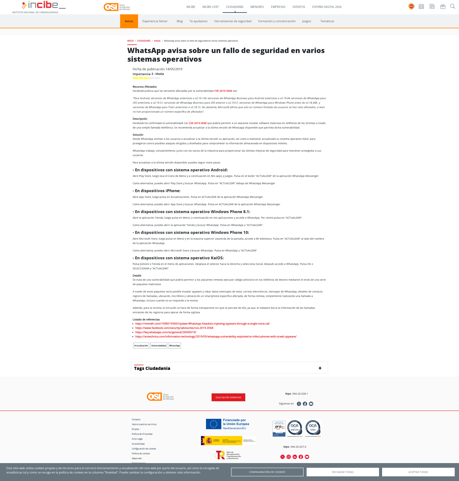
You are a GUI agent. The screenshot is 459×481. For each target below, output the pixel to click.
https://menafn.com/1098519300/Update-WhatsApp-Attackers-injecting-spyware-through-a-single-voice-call (202, 323)
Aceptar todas (418, 472)
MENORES (257, 7)
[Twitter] (299, 403)
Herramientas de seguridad (233, 21)
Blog (180, 21)
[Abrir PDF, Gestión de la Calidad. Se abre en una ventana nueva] (313, 428)
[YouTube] (311, 403)
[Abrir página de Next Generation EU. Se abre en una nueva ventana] (228, 425)
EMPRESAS (278, 7)
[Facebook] (305, 403)
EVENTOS (299, 7)
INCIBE (190, 7)
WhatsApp (174, 345)
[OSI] (160, 396)
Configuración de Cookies (267, 472)
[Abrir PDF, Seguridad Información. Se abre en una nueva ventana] (295, 428)
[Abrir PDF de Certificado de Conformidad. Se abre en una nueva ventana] (279, 427)
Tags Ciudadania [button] (152, 368)
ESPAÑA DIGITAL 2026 (327, 7)
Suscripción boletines (228, 397)
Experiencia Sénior (155, 21)
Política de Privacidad (142, 433)
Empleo (135, 429)
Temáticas (327, 21)
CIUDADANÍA (234, 7)
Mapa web (137, 458)
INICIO (130, 40)
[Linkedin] (295, 456)
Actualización (141, 345)
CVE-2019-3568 (223, 90)
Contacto (136, 419)
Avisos (129, 21)
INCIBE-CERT (210, 7)
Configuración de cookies (144, 448)
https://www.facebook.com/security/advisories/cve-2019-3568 (174, 328)
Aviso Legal (137, 438)
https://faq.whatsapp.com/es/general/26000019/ (165, 332)
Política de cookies (141, 453)
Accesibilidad (138, 443)
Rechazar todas (343, 472)
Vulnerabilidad (158, 345)
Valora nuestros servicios (144, 424)
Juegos (306, 21)
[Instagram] (289, 456)
